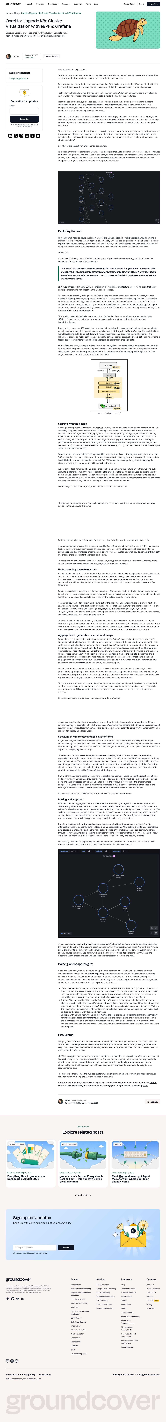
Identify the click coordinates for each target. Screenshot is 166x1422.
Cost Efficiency (102, 1300)
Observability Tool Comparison (128, 1335)
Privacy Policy (28, 1374)
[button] (29, 4)
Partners (150, 1297)
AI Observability (77, 1334)
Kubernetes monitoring (105, 1297)
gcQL (73, 1350)
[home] (13, 3)
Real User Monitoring (79, 1303)
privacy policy (27, 126)
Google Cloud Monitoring (106, 1289)
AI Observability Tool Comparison (129, 1342)
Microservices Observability (126, 1328)
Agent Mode (76, 1285)
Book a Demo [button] (129, 4)
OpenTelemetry (127, 1312)
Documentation (127, 1347)
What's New (126, 1304)
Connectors (75, 1338)
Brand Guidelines (153, 1289)
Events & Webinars (128, 1293)
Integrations (75, 1326)
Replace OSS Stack (104, 1304)
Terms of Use (12, 1374)
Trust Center (45, 1374)
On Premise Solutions (104, 1308)
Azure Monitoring (103, 1293)
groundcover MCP (78, 1330)
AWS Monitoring (102, 1285)
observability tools (106, 131)
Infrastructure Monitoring (81, 1289)
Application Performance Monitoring (81, 1294)
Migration (74, 1307)
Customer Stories (128, 1289)
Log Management (78, 1299)
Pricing (149, 1304)
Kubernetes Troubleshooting (127, 1321)
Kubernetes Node (114, 953)
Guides (124, 1300)
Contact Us (151, 1293)
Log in (141, 4)
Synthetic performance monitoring (80, 1312)
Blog (16, 13)
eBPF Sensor (76, 1318)
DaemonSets (93, 770)
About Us (150, 1285)
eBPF (89, 258)
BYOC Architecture (78, 1322)
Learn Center (126, 1297)
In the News (151, 1308)
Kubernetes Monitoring (130, 1316)
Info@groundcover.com (148, 1374)
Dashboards (76, 1342)
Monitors (74, 1346)
